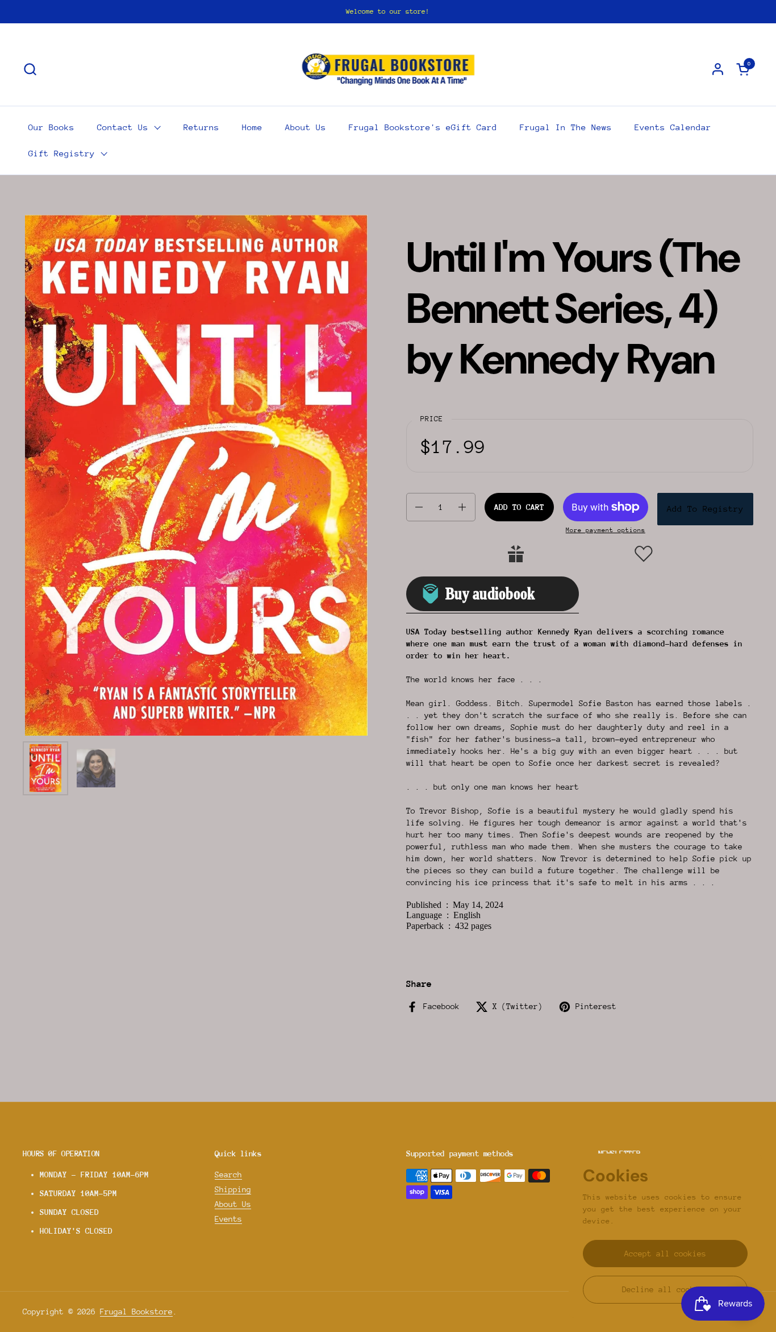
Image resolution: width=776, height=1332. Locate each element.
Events (228, 1218)
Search (228, 1174)
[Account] (718, 69)
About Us (233, 1204)
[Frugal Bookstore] (388, 68)
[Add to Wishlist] (643, 553)
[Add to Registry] (515, 553)
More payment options (605, 530)
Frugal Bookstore (136, 1311)
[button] (30, 69)
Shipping (233, 1189)
